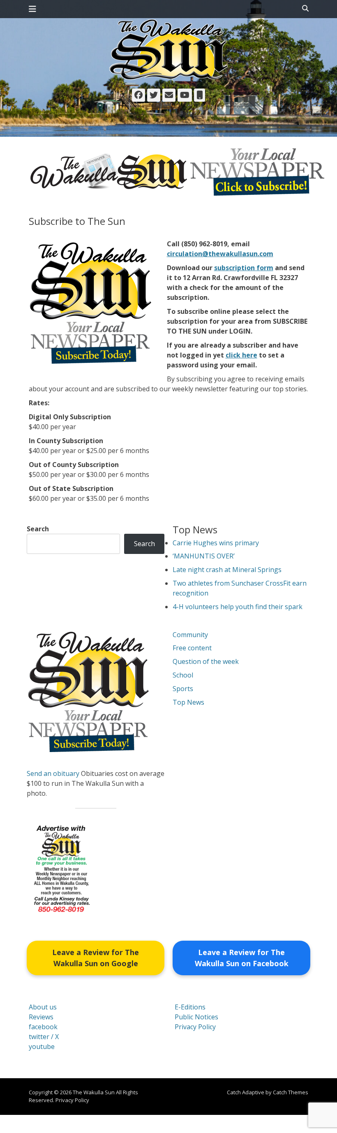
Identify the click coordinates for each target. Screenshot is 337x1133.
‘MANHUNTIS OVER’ (204, 556)
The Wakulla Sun (94, 1092)
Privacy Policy (195, 1026)
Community (190, 634)
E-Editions (190, 1007)
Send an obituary (53, 773)
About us (43, 1007)
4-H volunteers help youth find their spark (237, 606)
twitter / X (44, 1036)
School (183, 675)
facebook (43, 1026)
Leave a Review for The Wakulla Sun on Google (95, 957)
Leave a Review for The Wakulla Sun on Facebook (242, 957)
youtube (42, 1046)
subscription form (243, 267)
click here (241, 355)
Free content (192, 647)
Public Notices (196, 1016)
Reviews (41, 1016)
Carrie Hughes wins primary (216, 542)
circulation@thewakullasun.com (220, 253)
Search (38, 528)
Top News (188, 702)
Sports (183, 688)
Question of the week (206, 661)
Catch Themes (290, 1092)
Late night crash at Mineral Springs (227, 569)
